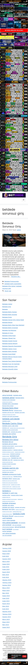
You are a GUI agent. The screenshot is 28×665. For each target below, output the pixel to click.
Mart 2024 (5, 593)
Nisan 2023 (6, 622)
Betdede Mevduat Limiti (9, 366)
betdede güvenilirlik (19, 446)
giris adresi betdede (10, 523)
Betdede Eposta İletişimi (9, 343)
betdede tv (6, 491)
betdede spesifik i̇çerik (7, 486)
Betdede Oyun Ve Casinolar (11, 364)
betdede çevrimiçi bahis (7, 511)
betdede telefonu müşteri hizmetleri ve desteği (11, 488)
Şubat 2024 (6, 596)
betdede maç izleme (18, 460)
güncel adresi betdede (8, 527)
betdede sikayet (17, 476)
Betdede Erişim (7, 317)
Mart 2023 (5, 625)
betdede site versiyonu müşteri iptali (9, 480)
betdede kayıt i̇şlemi (6, 458)
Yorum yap (7, 291)
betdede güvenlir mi (7, 450)
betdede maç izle (7, 460)
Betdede (5, 309)
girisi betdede (6, 525)
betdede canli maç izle (8, 412)
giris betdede (22, 522)
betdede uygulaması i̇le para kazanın (9, 499)
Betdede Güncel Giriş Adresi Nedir (13, 320)
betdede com (5, 428)
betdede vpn (20, 499)
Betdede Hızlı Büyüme (9, 330)
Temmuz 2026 (6, 548)
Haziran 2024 (6, 585)
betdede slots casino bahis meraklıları (9, 482)
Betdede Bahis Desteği (9, 351)
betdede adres (17, 395)
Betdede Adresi (7, 304)
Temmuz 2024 (6, 582)
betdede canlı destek (11, 419)
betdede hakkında (18, 450)
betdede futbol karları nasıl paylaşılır (17, 428)
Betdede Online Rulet (9, 335)
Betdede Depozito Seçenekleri (11, 346)
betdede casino (6, 421)
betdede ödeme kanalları (7, 514)
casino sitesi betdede (8, 520)
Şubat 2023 (6, 627)
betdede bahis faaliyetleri (8, 399)
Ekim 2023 (5, 606)
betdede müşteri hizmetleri (9, 464)
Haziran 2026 (6, 551)
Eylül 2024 (5, 577)
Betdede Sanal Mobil (8, 354)
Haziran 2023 (6, 617)
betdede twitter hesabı (17, 495)
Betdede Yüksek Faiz (8, 338)
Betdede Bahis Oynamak (10, 328)
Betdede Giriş (6, 306)
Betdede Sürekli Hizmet (9, 341)
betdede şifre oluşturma (19, 516)
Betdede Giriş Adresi (8, 286)
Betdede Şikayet (7, 516)
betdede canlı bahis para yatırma (8, 414)
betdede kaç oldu (16, 458)
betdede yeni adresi (8, 507)
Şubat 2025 (6, 564)
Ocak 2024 (5, 598)
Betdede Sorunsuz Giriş (11, 225)
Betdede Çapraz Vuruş (9, 349)
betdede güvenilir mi (8, 448)
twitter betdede (7, 531)
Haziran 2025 (6, 559)
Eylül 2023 (5, 609)
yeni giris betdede (7, 535)
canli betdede (7, 518)
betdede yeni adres (8, 505)
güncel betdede (20, 527)
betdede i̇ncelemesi (15, 454)
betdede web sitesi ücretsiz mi (8, 501)
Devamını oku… (16, 276)
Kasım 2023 (6, 603)
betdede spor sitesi (16, 486)
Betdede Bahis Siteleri (7, 405)
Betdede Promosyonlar (11, 281)
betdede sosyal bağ (6, 484)
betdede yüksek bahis (19, 509)
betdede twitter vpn (6, 497)
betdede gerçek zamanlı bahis (10, 429)
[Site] (14, 51)
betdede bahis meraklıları (7, 401)
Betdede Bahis (19, 398)
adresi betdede (7, 395)
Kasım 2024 (6, 572)
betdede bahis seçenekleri (12, 284)
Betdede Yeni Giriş (8, 509)
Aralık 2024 (5, 569)
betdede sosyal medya (15, 484)
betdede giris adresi (16, 431)
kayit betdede (7, 529)
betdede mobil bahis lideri (7, 462)
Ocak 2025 (5, 567)
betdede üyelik (19, 514)
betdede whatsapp (9, 503)
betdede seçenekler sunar (7, 476)
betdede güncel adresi (8, 446)
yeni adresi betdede (9, 533)
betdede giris (6, 432)
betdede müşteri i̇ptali (6, 466)
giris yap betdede (16, 525)
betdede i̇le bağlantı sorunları (8, 452)
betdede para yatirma (7, 472)
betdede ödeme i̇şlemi (17, 511)
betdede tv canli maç (9, 493)
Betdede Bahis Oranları (9, 312)
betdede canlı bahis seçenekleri (10, 416)
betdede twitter (6, 495)
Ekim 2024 (5, 574)
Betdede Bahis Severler (9, 314)
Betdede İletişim (7, 322)
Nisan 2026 (6, 553)
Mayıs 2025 (6, 561)
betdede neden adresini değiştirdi (9, 470)
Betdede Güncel (7, 442)
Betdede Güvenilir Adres (10, 369)
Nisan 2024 (6, 590)
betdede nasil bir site (10, 468)
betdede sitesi (7, 478)
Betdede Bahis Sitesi (10, 408)
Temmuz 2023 (6, 614)
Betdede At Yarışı (7, 333)
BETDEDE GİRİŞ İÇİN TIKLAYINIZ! (14, 30)
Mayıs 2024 (6, 588)
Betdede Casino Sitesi (12, 423)
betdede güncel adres (9, 444)
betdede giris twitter (9, 434)
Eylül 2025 (5, 556)
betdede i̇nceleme (5, 454)
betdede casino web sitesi (10, 426)
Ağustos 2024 (6, 580)
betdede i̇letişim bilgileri (19, 452)
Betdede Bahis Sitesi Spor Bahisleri (13, 325)
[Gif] (14, 82)
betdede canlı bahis (20, 412)
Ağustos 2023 (6, 611)
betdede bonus (18, 410)
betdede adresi (8, 398)
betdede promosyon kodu (11, 474)
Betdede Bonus (7, 410)
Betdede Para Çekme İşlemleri (11, 361)
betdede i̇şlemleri (5, 456)
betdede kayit (14, 456)
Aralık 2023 (5, 601)
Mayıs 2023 (6, 619)
